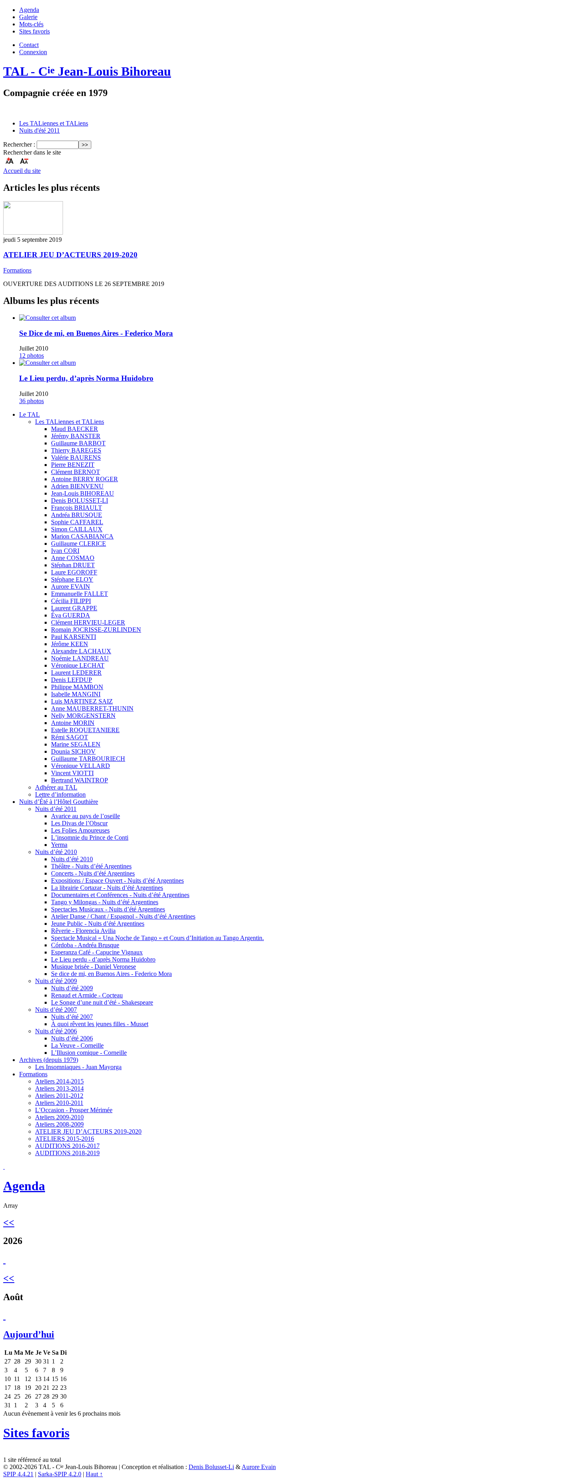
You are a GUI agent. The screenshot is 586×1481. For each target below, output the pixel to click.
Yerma (59, 844)
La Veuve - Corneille (77, 1045)
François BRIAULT (76, 507)
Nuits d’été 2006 (56, 1031)
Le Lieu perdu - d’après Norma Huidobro (103, 959)
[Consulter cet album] (47, 317)
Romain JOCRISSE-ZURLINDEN (96, 629)
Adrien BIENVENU (77, 486)
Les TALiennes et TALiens (53, 123)
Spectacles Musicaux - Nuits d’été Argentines (108, 909)
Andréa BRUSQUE (76, 514)
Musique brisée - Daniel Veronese (93, 966)
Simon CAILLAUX (76, 529)
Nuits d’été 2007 (56, 1009)
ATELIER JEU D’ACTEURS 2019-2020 (70, 255)
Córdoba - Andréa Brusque (85, 945)
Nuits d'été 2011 (39, 130)
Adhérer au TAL (56, 787)
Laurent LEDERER (76, 672)
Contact (29, 44)
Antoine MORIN (72, 722)
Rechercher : (19, 144)
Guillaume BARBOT (78, 443)
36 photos (31, 401)
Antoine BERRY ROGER (84, 479)
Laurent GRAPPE (74, 608)
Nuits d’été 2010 (56, 851)
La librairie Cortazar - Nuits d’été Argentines (107, 887)
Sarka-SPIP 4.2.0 (59, 1474)
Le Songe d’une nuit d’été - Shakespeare (102, 1002)
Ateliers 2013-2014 (59, 1088)
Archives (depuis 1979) (48, 1059)
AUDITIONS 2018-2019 (67, 1153)
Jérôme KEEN (69, 644)
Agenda (29, 9)
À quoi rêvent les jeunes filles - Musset (99, 1024)
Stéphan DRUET (73, 565)
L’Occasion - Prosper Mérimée (73, 1110)
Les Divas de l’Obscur (79, 823)
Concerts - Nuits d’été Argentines (93, 873)
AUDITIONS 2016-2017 (67, 1145)
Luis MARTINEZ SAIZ (82, 701)
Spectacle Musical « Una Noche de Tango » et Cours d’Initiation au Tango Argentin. (157, 937)
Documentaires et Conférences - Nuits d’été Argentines (120, 894)
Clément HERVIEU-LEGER (88, 622)
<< (8, 1222)
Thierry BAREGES (76, 450)
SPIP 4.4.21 (18, 1474)
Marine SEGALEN (75, 744)
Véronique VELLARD (80, 765)
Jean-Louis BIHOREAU (82, 493)
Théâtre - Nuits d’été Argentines (91, 866)
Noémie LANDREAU (80, 658)
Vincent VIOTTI (72, 773)
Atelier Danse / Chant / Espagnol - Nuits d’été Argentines (123, 916)
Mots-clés (31, 24)
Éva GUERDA (70, 615)
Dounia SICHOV (73, 751)
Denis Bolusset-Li (211, 1466)
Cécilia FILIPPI (71, 600)
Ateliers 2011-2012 (59, 1095)
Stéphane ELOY (72, 579)
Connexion (33, 52)
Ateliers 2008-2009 (59, 1124)
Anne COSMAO (72, 557)
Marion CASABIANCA (82, 536)
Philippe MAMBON (77, 687)
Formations (17, 270)
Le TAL (29, 414)
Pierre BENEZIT (72, 464)
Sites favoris (34, 31)
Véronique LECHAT (77, 665)
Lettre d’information (60, 794)
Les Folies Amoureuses (80, 830)
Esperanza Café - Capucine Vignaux (97, 952)
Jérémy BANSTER (75, 436)
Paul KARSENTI (73, 636)
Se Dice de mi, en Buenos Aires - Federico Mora (96, 333)
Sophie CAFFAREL (77, 522)
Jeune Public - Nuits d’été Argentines (97, 923)
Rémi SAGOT (69, 737)
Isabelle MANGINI (75, 694)
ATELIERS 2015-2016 (64, 1138)
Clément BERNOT (75, 471)
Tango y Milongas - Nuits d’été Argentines (104, 902)
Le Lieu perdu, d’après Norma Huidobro (86, 378)
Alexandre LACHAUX (81, 651)
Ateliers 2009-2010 (59, 1117)
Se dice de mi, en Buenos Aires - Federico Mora (111, 973)
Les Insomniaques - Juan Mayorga (78, 1067)
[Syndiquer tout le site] (4, 1166)
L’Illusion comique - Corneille (89, 1052)
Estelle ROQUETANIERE (85, 730)
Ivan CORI (65, 550)
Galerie (28, 17)
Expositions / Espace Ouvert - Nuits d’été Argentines (117, 880)
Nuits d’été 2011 (56, 808)
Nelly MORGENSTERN (83, 715)
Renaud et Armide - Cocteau (87, 995)
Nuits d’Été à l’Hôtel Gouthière (58, 801)
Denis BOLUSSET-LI (79, 500)
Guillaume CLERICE (78, 543)
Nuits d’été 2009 (56, 981)
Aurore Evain (259, 1466)
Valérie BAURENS (76, 457)
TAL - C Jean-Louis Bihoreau (87, 71)
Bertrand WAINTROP (79, 780)
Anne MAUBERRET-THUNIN (92, 708)
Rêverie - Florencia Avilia (83, 930)
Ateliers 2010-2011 (59, 1102)
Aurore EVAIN (70, 586)
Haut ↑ (94, 1474)
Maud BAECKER (74, 428)
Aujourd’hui (28, 1334)
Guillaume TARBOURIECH (88, 758)
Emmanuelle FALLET (79, 593)
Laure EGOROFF (74, 572)
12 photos (31, 355)
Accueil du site (22, 170)
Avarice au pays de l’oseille (85, 816)
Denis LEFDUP (71, 679)
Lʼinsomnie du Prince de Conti (89, 837)
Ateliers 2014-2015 (59, 1081)
